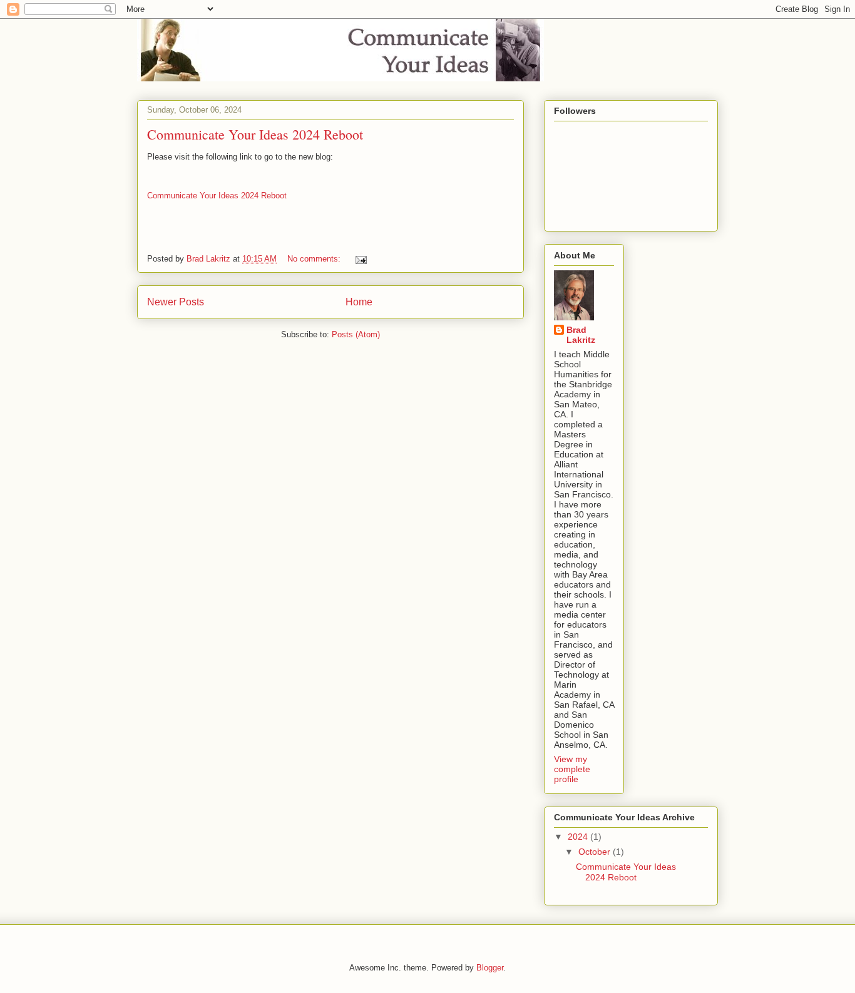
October (595, 852)
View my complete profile (572, 769)
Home (359, 302)
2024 (579, 837)
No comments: (315, 258)
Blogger (489, 967)
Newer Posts (175, 302)
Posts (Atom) (356, 334)
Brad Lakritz (580, 335)
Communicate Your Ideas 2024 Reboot (255, 134)
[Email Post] (360, 258)
